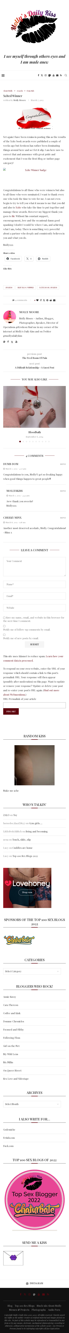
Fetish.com (9, 1137)
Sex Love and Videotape (16, 1078)
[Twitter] (42, 75)
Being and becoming (37, 831)
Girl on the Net (11, 1046)
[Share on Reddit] (51, 300)
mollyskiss (14, 490)
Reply (63, 464)
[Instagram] (46, 75)
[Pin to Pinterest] (47, 300)
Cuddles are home (23, 847)
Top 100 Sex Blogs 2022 (25, 856)
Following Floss (11, 1037)
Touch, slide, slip (21, 839)
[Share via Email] (54, 300)
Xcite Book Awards (48, 287)
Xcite (18, 207)
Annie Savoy (9, 996)
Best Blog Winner (26, 287)
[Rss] (61, 75)
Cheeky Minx (12, 517)
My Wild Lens (10, 1054)
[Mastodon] (49, 75)
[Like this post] (37, 300)
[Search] (65, 75)
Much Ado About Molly (49, 1305)
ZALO (6, 815)
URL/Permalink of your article (19, 699)
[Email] (57, 75)
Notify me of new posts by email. (21, 638)
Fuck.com (8, 1146)
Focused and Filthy (13, 1029)
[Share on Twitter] (44, 300)
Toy (15, 815)
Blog (10, 1305)
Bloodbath (34, 432)
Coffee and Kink (12, 1013)
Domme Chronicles (13, 1021)
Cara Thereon (10, 1005)
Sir (13, 216)
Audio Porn (54, 1309)
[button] (6, 414)
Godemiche (9, 1129)
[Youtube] (54, 75)
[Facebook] (38, 75)
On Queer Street (12, 1070)
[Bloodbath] (34, 407)
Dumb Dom (10, 464)
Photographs (39, 1309)
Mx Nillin (8, 1062)
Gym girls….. (35, 823)
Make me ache (11, 790)
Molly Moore (19, 100)
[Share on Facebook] (41, 300)
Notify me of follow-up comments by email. (26, 629)
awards (8, 287)
